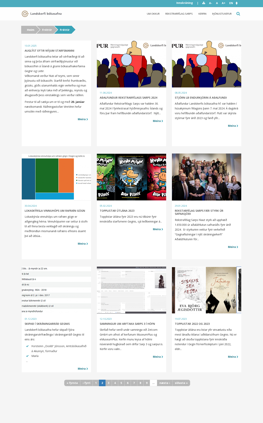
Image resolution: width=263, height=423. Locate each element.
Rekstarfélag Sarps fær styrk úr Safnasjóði (199, 212)
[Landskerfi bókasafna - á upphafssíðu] (42, 13)
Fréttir (47, 30)
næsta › (164, 383)
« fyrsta (72, 383)
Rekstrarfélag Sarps (179, 13)
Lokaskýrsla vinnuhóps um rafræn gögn (55, 210)
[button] (238, 3)
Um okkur (153, 13)
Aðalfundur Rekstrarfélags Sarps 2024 (128, 97)
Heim (30, 30)
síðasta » (181, 383)
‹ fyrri (86, 383)
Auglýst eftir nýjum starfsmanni (49, 50)
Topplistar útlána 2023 (117, 210)
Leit (238, 13)
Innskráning (184, 3)
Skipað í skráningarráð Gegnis (47, 324)
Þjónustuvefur (222, 13)
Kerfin (202, 13)
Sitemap (203, 3)
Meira (82, 119)
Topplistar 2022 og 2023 (192, 324)
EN (231, 3)
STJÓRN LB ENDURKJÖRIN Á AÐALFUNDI (201, 97)
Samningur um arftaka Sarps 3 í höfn (127, 324)
